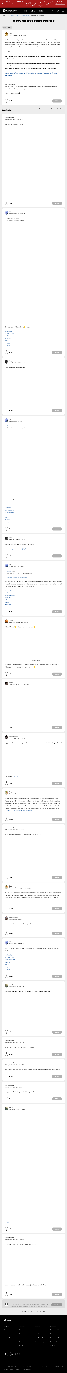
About (6, 1330)
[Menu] (63, 11)
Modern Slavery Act (8, 1369)
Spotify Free (53, 1346)
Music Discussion (24, 16)
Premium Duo (54, 1334)
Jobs (5, 1334)
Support (37, 1330)
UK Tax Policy (17, 1369)
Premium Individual (55, 1330)
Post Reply (56, 1305)
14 (57, 109)
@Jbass (9, 426)
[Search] (52, 11)
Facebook (8, 338)
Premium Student (55, 1342)
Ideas (41, 10)
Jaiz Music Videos (10, 336)
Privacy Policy (22, 1367)
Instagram (8, 345)
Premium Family (54, 1338)
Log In (57, 11)
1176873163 (15, 776)
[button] (62, 34)
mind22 (7, 1222)
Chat (33, 10)
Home (12, 16)
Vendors (22, 1346)
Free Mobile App (40, 1338)
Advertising (22, 1338)
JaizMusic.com (9, 333)
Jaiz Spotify (8, 331)
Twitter (7, 340)
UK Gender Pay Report (26, 1369)
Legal (5, 1367)
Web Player (38, 1334)
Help (25, 10)
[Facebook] (17, 1354)
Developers (23, 1334)
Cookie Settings (30, 1367)
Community (11, 10)
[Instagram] (6, 1354)
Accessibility (45, 1367)
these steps (60, 4)
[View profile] (6, 34)
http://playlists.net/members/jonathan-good (18, 810)
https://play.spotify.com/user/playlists (16, 549)
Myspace (7, 343)
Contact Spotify (39, 1342)
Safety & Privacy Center (13, 1367)
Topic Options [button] (7, 27)
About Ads (38, 1367)
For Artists (22, 1330)
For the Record (8, 1338)
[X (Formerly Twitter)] (12, 1354)
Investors (22, 1342)
